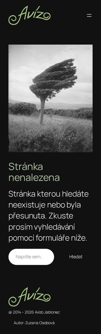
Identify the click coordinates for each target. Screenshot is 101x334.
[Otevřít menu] (89, 15)
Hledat (75, 257)
